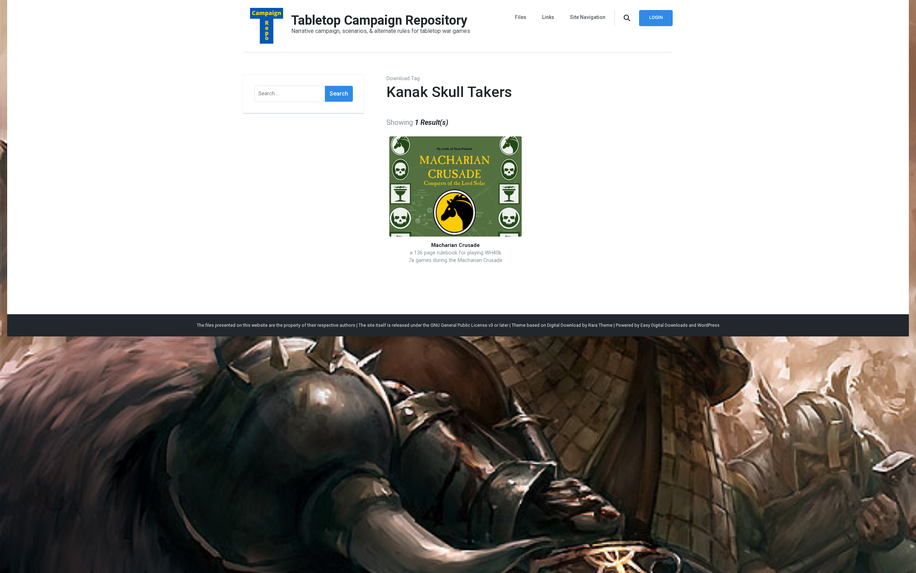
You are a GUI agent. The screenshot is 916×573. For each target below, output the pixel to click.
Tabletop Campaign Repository (379, 20)
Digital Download (564, 325)
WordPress (708, 325)
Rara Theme (600, 325)
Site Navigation (587, 17)
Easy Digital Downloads (664, 325)
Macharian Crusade (455, 245)
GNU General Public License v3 (461, 325)
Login (656, 17)
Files (520, 17)
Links (548, 17)
